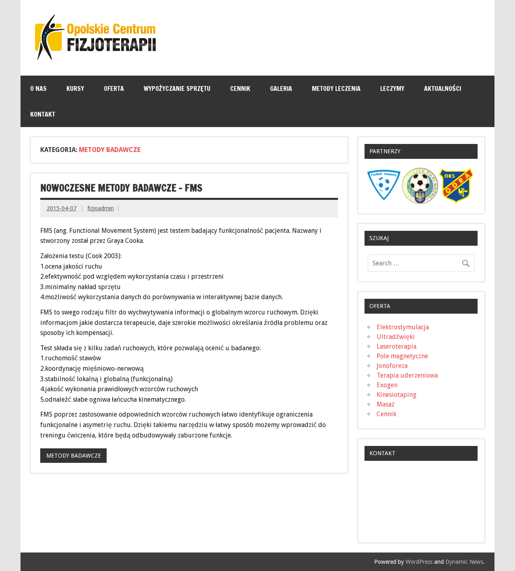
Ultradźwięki (396, 337)
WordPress (419, 562)
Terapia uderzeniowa (407, 375)
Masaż (386, 404)
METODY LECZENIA (336, 88)
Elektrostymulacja (403, 327)
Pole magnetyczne (402, 356)
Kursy (75, 88)
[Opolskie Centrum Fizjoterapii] (95, 58)
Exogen (387, 385)
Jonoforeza (392, 366)
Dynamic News (464, 562)
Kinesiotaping (396, 394)
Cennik (240, 88)
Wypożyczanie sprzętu (177, 88)
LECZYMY (392, 88)
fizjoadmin (100, 208)
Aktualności (442, 88)
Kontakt (42, 114)
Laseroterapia (396, 346)
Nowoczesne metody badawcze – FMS (121, 188)
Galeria (281, 88)
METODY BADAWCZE (73, 455)
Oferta (114, 88)
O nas (38, 88)
